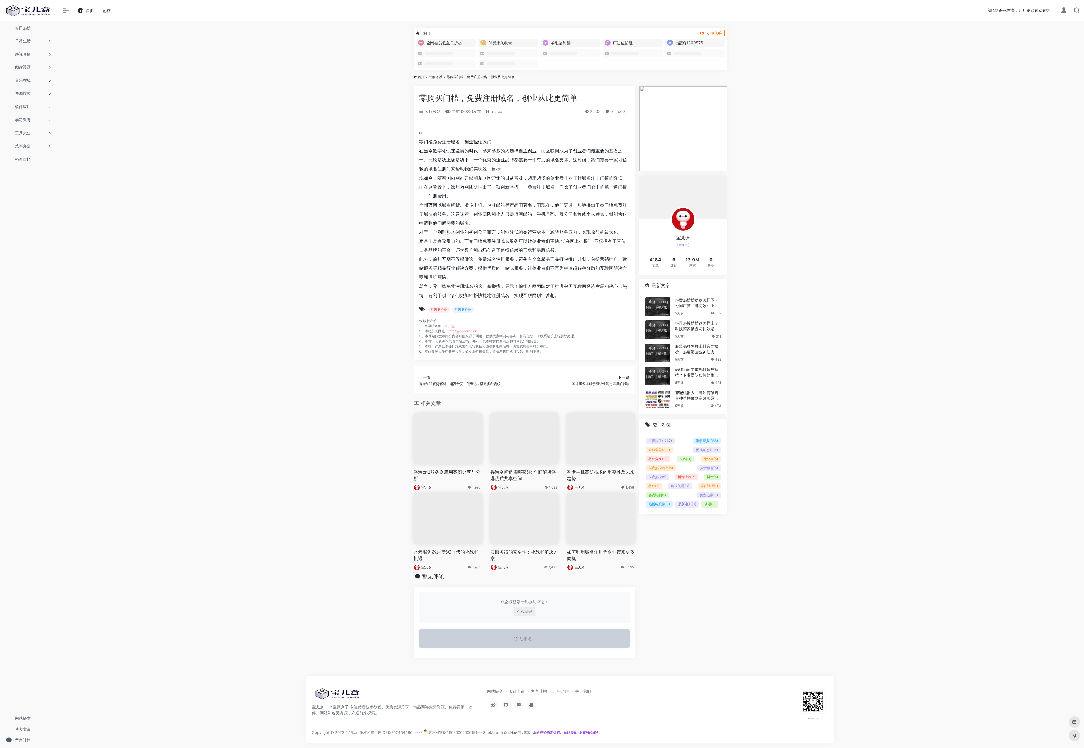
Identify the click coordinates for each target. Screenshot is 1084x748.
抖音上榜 (687, 477)
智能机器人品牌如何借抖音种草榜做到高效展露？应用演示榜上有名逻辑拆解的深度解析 (696, 395)
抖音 (712, 477)
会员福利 (657, 495)
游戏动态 (707, 450)
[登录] (1064, 11)
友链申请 (517, 691)
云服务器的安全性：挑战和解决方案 (524, 555)
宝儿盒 (495, 111)
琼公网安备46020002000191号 (454, 732)
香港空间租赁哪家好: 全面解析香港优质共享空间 (523, 475)
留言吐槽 (539, 691)
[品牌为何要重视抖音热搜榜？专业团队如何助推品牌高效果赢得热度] (657, 376)
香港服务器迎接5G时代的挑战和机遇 (446, 555)
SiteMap (490, 732)
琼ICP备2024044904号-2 (400, 732)
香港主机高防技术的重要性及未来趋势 (601, 475)
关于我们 (583, 691)
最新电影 (687, 504)
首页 (421, 77)
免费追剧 (709, 495)
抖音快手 (660, 441)
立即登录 (524, 611)
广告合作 (561, 691)
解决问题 (680, 486)
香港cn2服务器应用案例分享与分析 (447, 475)
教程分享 (658, 459)
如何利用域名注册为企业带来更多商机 (601, 555)
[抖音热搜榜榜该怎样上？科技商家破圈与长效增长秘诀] (657, 329)
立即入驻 (714, 33)
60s (685, 459)
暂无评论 (433, 576)
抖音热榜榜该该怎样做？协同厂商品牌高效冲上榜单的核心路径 (696, 303)
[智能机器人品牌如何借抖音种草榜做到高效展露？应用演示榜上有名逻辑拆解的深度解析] (657, 399)
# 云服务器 (439, 309)
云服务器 (435, 77)
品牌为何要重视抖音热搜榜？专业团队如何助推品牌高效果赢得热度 (696, 372)
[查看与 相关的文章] (421, 132)
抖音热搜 (657, 477)
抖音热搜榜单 (660, 468)
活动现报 (707, 441)
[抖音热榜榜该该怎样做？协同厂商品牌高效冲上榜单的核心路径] (657, 306)
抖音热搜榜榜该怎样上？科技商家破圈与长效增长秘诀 (696, 326)
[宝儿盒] (337, 695)
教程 (653, 486)
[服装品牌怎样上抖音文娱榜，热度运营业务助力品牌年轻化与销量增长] (657, 353)
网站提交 (495, 691)
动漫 (710, 504)
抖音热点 (709, 468)
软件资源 (709, 486)
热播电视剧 (659, 504)
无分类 (710, 459)
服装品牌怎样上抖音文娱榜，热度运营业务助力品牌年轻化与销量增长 (696, 349)
